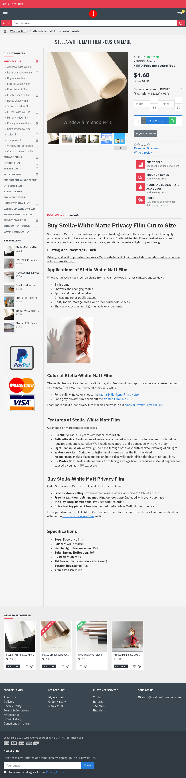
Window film (18, 31)
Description (55, 214)
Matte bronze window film (56, 654)
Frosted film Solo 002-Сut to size (28, 260)
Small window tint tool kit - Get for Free (28, 285)
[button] (53, 148)
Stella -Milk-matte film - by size (28, 247)
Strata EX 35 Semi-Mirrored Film (28, 323)
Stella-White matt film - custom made (28, 310)
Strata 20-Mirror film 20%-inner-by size (28, 298)
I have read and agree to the (35, 772)
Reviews (73, 214)
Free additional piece (27, 272)
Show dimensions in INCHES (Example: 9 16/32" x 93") (152, 91)
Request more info (146, 133)
